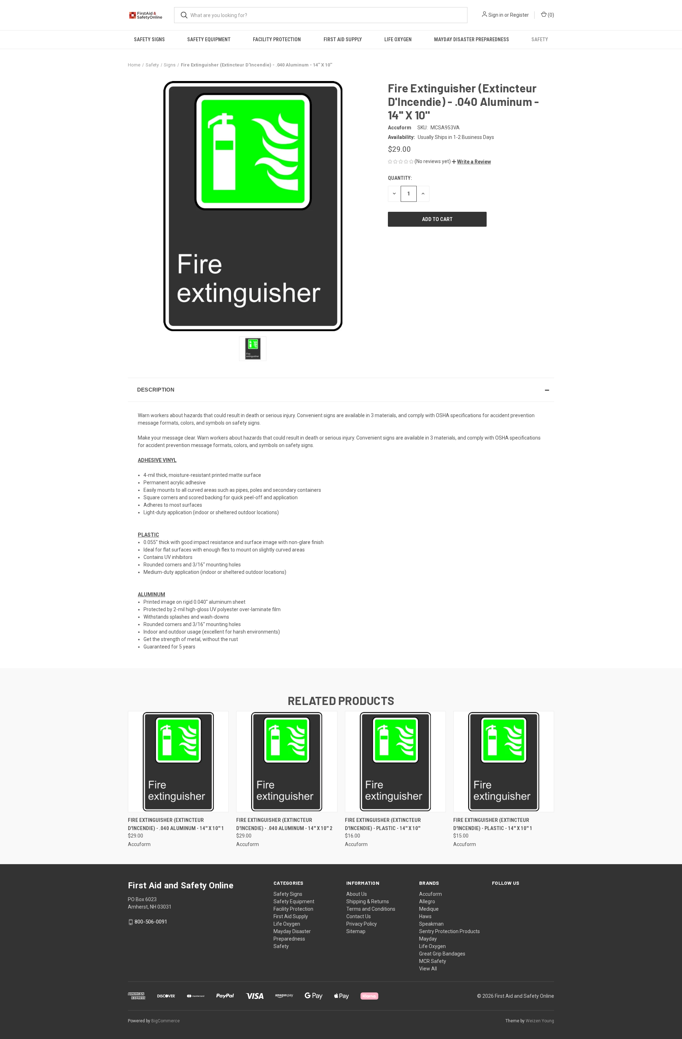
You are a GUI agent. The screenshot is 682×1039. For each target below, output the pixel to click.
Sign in (495, 15)
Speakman (431, 924)
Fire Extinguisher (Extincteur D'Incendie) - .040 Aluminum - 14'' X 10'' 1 (176, 824)
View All (428, 968)
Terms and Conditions (370, 909)
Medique (429, 909)
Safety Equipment (209, 39)
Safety (539, 39)
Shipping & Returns (367, 901)
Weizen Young (540, 1020)
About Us (356, 894)
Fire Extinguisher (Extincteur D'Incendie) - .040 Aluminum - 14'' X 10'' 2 (284, 824)
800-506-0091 (151, 922)
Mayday (428, 939)
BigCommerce (165, 1020)
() (550, 15)
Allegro (427, 901)
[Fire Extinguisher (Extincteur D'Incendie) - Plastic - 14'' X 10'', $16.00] (395, 761)
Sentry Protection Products (449, 931)
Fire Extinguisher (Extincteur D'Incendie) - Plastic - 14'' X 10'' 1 (492, 824)
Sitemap (356, 931)
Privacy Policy (361, 924)
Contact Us (358, 916)
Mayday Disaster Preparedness (471, 39)
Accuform (430, 894)
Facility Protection (277, 39)
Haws (425, 916)
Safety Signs (149, 39)
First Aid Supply (343, 39)
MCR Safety (432, 961)
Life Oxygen (398, 39)
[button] (471, 162)
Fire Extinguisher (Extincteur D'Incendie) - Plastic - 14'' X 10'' (383, 824)
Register (519, 15)
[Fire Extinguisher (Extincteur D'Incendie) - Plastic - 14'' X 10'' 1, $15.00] (504, 761)
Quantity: (400, 178)
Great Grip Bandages (442, 954)
